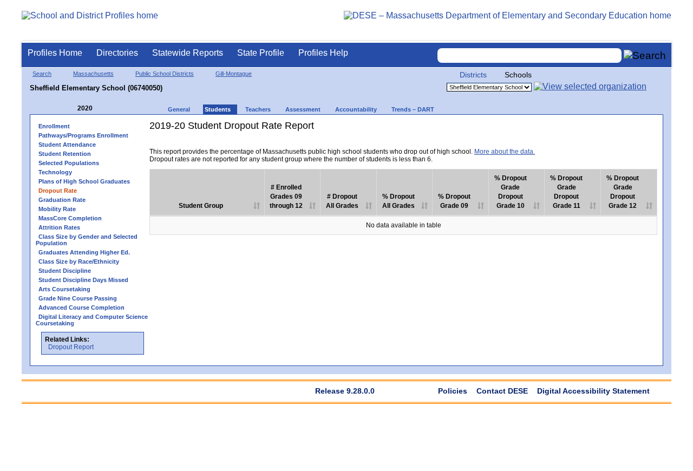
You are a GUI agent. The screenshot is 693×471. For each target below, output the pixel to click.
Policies (452, 391)
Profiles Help (323, 52)
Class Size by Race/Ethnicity (78, 261)
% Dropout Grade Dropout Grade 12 (622, 192)
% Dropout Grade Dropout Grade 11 (566, 192)
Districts (473, 74)
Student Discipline (64, 270)
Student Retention (64, 154)
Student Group (201, 206)
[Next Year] (107, 108)
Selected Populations (68, 163)
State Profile (260, 52)
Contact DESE (502, 391)
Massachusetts (93, 73)
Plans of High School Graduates (84, 181)
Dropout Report (71, 347)
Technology (55, 172)
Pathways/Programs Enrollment (83, 135)
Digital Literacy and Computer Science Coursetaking (92, 319)
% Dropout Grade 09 (454, 201)
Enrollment (54, 126)
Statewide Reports (187, 52)
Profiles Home (55, 52)
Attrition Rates (59, 227)
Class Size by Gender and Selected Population (87, 239)
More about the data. (504, 151)
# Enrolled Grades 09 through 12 (286, 197)
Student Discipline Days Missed (83, 280)
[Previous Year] (69, 108)
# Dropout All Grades (342, 201)
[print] (589, 143)
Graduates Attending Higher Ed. (84, 252)
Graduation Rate (62, 200)
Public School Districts (164, 73)
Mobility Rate (57, 209)
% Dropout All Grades (398, 201)
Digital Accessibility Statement (593, 391)
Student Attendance (67, 144)
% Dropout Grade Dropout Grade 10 (510, 192)
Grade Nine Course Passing (77, 298)
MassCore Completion (70, 218)
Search (41, 73)
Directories (117, 52)
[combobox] (529, 55)
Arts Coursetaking (64, 289)
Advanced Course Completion (81, 307)
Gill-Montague (233, 73)
